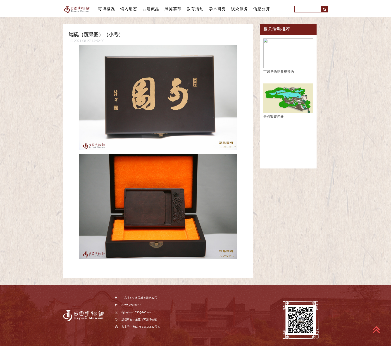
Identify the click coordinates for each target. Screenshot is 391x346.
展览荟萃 (173, 9)
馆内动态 (128, 9)
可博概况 (106, 9)
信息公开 (261, 9)
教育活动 (195, 9)
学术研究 (217, 9)
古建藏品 (151, 9)
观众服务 (239, 9)
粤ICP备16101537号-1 (146, 326)
